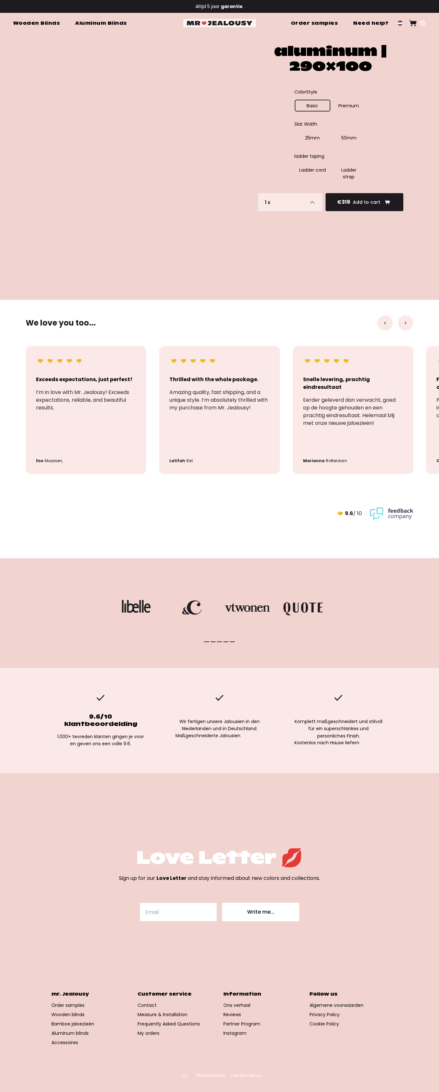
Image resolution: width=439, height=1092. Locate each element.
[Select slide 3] (225, 641)
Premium (348, 106)
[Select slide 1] (213, 641)
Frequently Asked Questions (169, 1024)
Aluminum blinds (70, 1033)
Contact (147, 1005)
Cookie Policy (324, 1024)
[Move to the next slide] (405, 323)
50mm (348, 138)
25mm (312, 138)
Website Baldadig (211, 1075)
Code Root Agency (246, 1075)
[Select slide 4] (232, 641)
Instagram (234, 1033)
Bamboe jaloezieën (72, 1024)
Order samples (68, 1005)
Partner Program (241, 1024)
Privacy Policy (324, 1014)
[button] (400, 23)
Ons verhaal (236, 1005)
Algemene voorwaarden (336, 1005)
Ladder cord (312, 170)
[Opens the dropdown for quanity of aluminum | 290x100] (290, 202)
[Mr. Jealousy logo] (219, 23)
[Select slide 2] (219, 641)
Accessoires (64, 1042)
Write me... (260, 912)
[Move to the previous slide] (385, 323)
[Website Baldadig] (184, 1075)
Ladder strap (348, 173)
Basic (312, 106)
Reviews (232, 1014)
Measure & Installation (162, 1014)
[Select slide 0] (206, 641)
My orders (148, 1033)
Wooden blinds (68, 1014)
